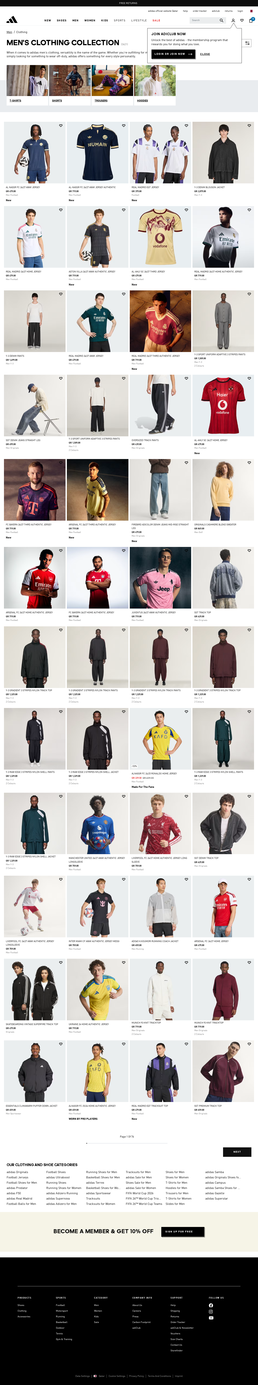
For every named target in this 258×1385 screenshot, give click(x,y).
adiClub (136, 1328)
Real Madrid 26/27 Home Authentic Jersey (218, 272)
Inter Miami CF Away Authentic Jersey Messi (94, 941)
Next (237, 1152)
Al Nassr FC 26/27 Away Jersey (23, 187)
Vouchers (175, 1333)
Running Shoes (56, 1182)
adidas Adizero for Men (61, 1204)
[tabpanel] (129, 642)
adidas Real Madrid (19, 1198)
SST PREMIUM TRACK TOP (208, 1106)
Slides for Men (175, 1204)
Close (205, 54)
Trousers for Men (177, 1193)
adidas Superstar (216, 1198)
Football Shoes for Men (22, 1182)
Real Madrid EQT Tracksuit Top (150, 1106)
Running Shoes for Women (63, 1188)
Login (240, 11)
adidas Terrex (95, 1182)
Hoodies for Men (176, 1188)
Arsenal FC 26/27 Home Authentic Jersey (29, 613)
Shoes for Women (177, 1177)
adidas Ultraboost (58, 1177)
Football (60, 1305)
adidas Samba (214, 1172)
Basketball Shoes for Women (104, 1188)
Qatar (102, 1376)
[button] (48, 21)
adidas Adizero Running (62, 1193)
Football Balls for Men (21, 1204)
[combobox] (208, 20)
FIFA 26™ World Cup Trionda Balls (144, 1198)
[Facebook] (211, 1305)
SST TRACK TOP (202, 613)
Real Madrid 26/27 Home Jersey (23, 272)
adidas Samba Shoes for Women (223, 1188)
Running (60, 1316)
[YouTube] (211, 1318)
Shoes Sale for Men (138, 1182)
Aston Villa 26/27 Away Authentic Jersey (92, 272)
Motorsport (62, 1311)
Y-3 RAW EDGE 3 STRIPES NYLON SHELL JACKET (94, 772)
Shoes (21, 1305)
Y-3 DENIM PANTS (15, 356)
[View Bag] (250, 20)
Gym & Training (64, 1339)
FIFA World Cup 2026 (139, 1193)
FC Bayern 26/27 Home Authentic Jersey (91, 613)
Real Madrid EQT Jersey (145, 187)
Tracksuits (93, 1198)
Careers (136, 1311)
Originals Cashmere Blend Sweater (215, 525)
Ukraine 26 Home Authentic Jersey (89, 1024)
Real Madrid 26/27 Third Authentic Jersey (156, 356)
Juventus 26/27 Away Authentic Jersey (154, 613)
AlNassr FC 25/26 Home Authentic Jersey (92, 1106)
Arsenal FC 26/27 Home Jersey (211, 941)
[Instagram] (211, 1311)
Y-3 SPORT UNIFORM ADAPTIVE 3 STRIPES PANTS (219, 355)
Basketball (61, 1322)
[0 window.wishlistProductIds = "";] (241, 20)
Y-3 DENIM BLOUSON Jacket (209, 187)
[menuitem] (48, 21)
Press (135, 1316)
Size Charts (177, 1339)
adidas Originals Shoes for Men (223, 1177)
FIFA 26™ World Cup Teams (144, 1204)
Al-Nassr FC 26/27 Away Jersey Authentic (92, 187)
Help (173, 1305)
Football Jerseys (17, 1177)
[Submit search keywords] (221, 20)
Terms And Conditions (159, 1376)
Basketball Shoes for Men (103, 1177)
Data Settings (82, 1376)
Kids (96, 1316)
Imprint (179, 1376)
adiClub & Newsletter (182, 1328)
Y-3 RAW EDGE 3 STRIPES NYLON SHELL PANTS (30, 772)
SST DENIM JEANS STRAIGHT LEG (23, 440)
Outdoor (60, 1328)
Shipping (175, 1311)
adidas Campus (215, 1182)
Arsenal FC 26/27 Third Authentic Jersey (92, 525)
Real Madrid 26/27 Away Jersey (86, 356)
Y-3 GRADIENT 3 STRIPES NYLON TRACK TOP (29, 690)
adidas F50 (14, 1193)
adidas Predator (17, 1188)
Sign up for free (179, 1232)
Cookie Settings (117, 1376)
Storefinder (177, 1350)
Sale (96, 1322)
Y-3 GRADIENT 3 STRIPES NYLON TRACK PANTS (93, 690)
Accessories (24, 1316)
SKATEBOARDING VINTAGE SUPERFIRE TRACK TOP (32, 1024)
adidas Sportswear (98, 1193)
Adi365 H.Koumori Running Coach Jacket (155, 941)
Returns (175, 1316)
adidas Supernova (58, 1198)
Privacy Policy (136, 1376)
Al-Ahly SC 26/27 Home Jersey (210, 440)
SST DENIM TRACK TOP (206, 858)
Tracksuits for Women (100, 1204)
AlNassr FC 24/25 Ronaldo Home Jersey (154, 774)
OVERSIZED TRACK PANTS (145, 440)
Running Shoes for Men (101, 1172)
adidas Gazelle (214, 1193)
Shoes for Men (175, 1172)
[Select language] (251, 11)
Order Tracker (178, 1322)
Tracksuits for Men (138, 1172)
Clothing (21, 32)
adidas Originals (17, 1172)
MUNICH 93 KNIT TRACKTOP (146, 1023)
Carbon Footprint (141, 1322)
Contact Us (176, 1345)
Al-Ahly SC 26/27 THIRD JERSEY (148, 272)
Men (9, 32)
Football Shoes (56, 1172)
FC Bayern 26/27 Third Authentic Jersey (28, 525)
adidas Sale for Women (141, 1188)
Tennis (59, 1333)
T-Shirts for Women (179, 1198)
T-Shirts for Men (176, 1182)
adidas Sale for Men (139, 1177)
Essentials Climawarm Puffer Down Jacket (31, 1106)
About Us (137, 1305)
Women (98, 1311)
